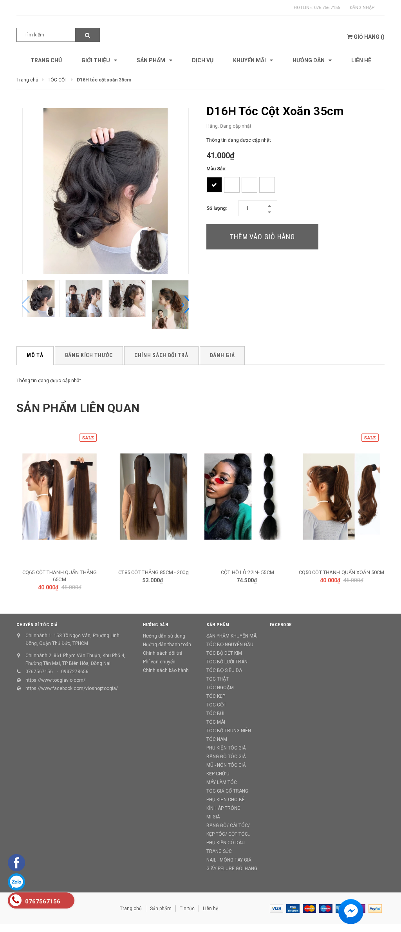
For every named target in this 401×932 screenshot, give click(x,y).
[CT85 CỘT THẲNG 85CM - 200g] (153, 496)
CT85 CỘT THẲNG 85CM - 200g (153, 572)
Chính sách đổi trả (162, 653)
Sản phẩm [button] (217, 624)
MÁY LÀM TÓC (221, 782)
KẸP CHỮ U (217, 774)
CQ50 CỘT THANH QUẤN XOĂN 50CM (342, 572)
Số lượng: (216, 208)
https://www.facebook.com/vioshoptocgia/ (71, 688)
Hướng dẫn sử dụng (164, 636)
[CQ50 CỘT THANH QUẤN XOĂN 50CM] (341, 496)
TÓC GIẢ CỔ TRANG (227, 791)
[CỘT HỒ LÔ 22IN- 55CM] (247, 496)
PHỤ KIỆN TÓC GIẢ (226, 748)
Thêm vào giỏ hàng (262, 237)
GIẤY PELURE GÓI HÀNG (231, 868)
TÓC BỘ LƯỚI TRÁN (226, 662)
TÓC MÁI (215, 722)
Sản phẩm (161, 908)
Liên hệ (210, 908)
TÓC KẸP (215, 696)
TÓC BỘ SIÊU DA (224, 670)
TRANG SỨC (219, 851)
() (369, 37)
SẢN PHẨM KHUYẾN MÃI (232, 636)
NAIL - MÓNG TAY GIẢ (228, 860)
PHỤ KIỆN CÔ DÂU (225, 842)
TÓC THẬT (217, 679)
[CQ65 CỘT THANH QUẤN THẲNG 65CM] (59, 496)
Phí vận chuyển (159, 662)
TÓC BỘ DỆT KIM (224, 653)
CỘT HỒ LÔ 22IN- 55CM (247, 572)
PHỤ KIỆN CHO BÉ (225, 799)
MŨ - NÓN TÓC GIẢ (226, 765)
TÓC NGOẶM (220, 687)
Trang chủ (131, 908)
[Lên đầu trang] (383, 908)
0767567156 (39, 671)
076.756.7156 (327, 7)
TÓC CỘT (216, 705)
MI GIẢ (213, 817)
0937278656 (75, 671)
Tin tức (187, 908)
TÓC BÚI (215, 713)
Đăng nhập (362, 7)
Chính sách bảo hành (166, 670)
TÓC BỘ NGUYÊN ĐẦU (229, 644)
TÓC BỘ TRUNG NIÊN (228, 730)
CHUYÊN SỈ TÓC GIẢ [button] (37, 624)
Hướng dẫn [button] (155, 624)
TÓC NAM (216, 739)
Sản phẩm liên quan (77, 408)
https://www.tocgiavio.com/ (55, 680)
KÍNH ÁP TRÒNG (223, 808)
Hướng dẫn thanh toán (167, 644)
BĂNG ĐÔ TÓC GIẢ (226, 756)
